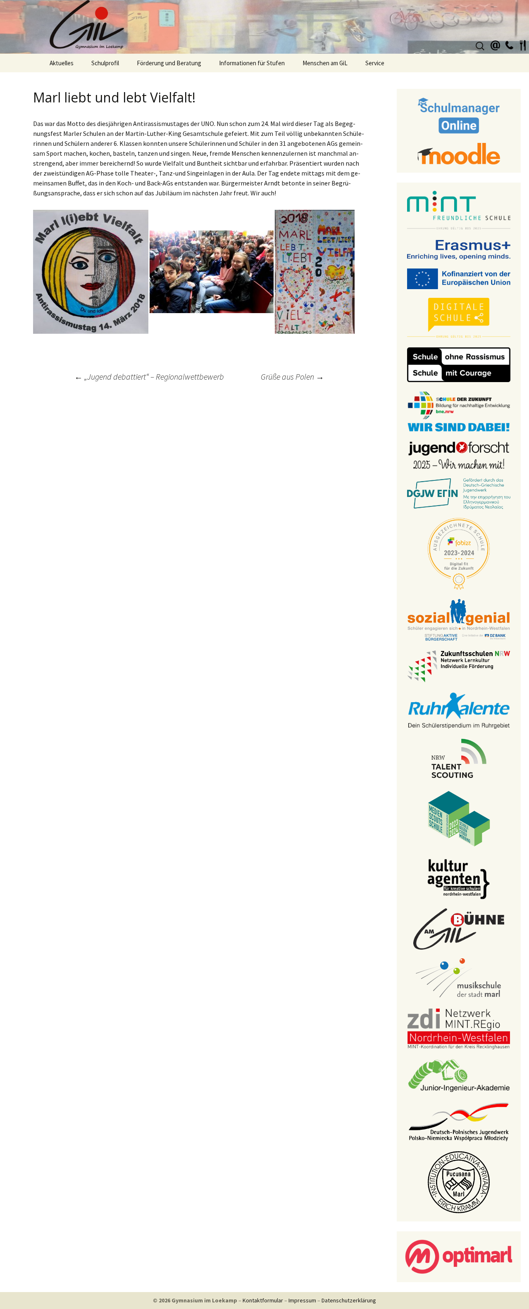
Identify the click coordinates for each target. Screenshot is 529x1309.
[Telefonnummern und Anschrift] (509, 44)
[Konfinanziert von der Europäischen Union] (458, 278)
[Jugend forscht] (458, 454)
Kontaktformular (263, 1300)
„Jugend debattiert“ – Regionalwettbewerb (149, 376)
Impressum (302, 1300)
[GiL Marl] (264, 27)
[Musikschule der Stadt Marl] (459, 978)
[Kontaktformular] (495, 44)
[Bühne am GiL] (458, 928)
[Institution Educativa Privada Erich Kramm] (459, 1181)
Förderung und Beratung (169, 63)
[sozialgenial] (458, 619)
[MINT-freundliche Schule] (458, 210)
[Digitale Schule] (458, 317)
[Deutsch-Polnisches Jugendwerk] (458, 1121)
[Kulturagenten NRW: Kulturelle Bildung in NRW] (459, 878)
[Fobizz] (459, 553)
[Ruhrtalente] (458, 709)
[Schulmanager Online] (458, 115)
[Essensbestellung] (523, 44)
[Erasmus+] (458, 249)
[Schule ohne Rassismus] (458, 364)
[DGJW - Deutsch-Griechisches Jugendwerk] (458, 493)
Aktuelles (62, 63)
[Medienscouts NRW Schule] (459, 818)
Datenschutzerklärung (349, 1300)
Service (374, 63)
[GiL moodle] (458, 153)
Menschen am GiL (325, 63)
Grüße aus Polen (292, 376)
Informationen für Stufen (252, 63)
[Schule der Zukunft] (458, 410)
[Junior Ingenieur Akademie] (458, 1075)
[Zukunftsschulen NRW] (458, 666)
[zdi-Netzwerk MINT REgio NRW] (458, 1028)
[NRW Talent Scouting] (459, 757)
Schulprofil (105, 63)
